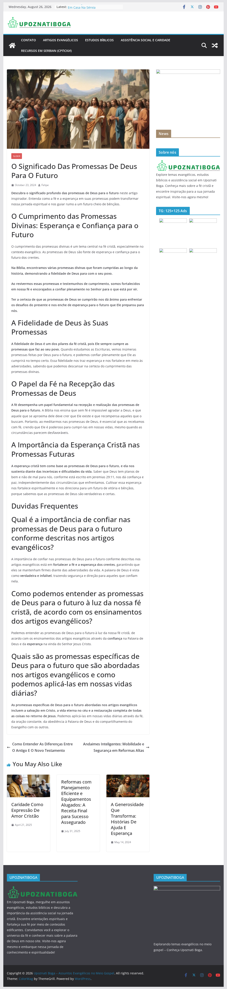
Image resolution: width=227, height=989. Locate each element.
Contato (28, 40)
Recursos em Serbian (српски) (46, 51)
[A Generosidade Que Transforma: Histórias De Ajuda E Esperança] (127, 777)
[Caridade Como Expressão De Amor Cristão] (28, 777)
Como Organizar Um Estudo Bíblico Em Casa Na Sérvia (94, 9)
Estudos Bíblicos (99, 40)
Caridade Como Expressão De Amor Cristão (27, 810)
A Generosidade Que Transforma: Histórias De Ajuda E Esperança (127, 818)
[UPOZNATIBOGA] (188, 163)
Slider (16, 156)
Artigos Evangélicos (60, 40)
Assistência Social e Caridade (145, 40)
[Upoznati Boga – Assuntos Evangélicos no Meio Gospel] (12, 45)
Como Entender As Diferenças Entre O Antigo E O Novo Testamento (42, 747)
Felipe (45, 185)
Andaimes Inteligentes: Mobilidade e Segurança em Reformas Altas (113, 747)
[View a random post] (214, 45)
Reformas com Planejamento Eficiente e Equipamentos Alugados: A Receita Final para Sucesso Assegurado (76, 802)
